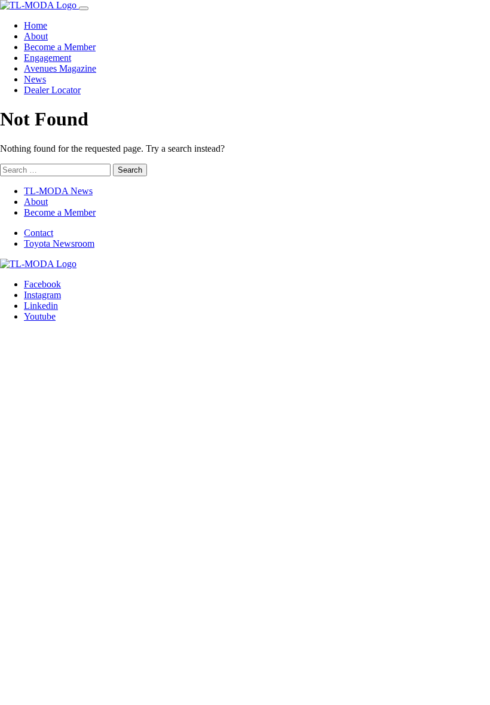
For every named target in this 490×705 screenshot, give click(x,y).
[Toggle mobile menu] (83, 8)
